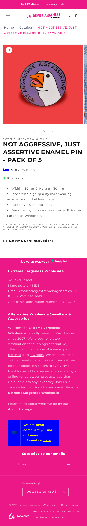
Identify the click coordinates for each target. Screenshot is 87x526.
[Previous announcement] (7, 4)
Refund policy (69, 505)
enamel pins (60, 349)
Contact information (68, 511)
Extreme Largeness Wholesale (37, 505)
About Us (15, 409)
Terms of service (42, 511)
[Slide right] (52, 131)
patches (14, 355)
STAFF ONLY (59, 517)
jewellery (37, 355)
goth (12, 360)
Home (9, 27)
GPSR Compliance (35, 517)
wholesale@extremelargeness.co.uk (48, 291)
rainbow (43, 360)
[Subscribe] (68, 464)
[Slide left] (34, 131)
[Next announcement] (79, 4)
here (47, 440)
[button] (8, 15)
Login (8, 170)
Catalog (25, 27)
